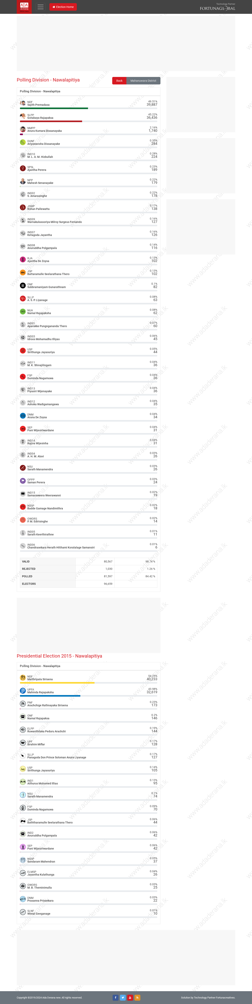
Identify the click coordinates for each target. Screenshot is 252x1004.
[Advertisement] (126, 43)
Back (119, 80)
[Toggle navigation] (40, 7)
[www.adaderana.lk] (24, 6)
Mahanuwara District (143, 80)
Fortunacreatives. (225, 997)
